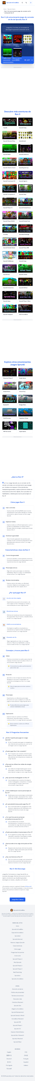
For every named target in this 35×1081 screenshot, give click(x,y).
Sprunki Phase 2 (17, 965)
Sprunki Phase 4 (17, 959)
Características (17, 946)
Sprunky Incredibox (17, 979)
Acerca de (17, 956)
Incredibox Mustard (17, 1019)
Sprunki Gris (17, 1005)
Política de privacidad (17, 992)
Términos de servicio (17, 996)
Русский (9, 1069)
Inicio (5, 9)
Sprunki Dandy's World (17, 1015)
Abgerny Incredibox (17, 1009)
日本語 (26, 1055)
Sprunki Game (11, 9)
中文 (26, 1052)
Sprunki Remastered (18, 1012)
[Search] (22, 2)
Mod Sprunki (17, 962)
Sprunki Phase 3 (17, 969)
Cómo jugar (17, 949)
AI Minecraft (28, 886)
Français (25, 1059)
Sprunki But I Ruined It (17, 1035)
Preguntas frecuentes (17, 952)
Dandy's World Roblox (17, 1032)
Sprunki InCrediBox (17, 929)
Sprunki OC (17, 1029)
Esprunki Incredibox (17, 932)
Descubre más (17, 999)
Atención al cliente (17, 989)
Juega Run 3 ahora (17, 899)
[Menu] (30, 2)
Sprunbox (17, 975)
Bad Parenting (17, 972)
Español (26, 1062)
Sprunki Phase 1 (17, 1025)
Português (9, 1065)
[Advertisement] (17, 86)
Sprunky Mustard (17, 1038)
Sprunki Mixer (17, 1042)
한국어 (9, 1062)
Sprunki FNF (17, 1022)
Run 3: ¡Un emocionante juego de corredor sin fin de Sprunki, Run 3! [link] (17, 12)
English (9, 1052)
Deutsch (9, 1059)
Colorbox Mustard (17, 1002)
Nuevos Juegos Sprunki (17, 942)
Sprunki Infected (17, 939)
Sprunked (17, 936)
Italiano (26, 1065)
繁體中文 (9, 1055)
